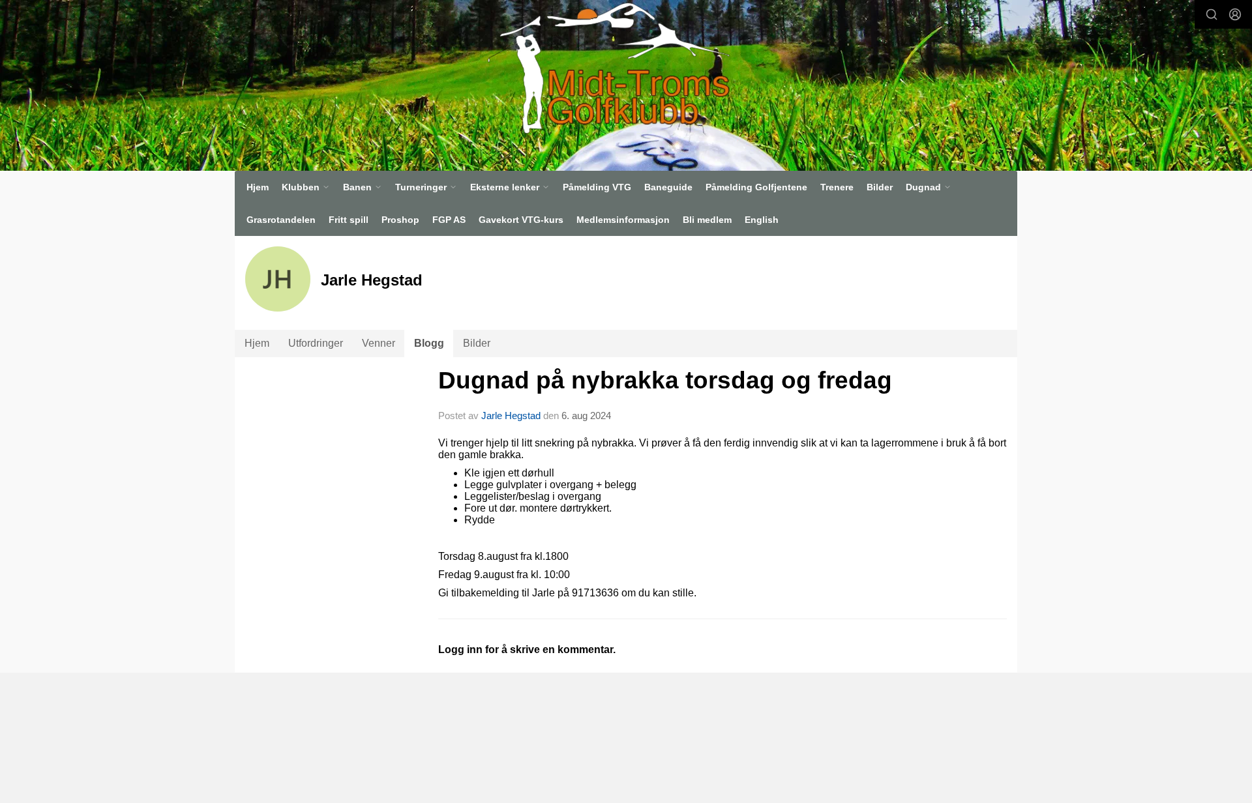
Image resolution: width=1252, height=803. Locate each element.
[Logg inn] (1235, 14)
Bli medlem (707, 219)
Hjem (257, 187)
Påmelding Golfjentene (756, 187)
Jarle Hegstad (511, 415)
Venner (378, 343)
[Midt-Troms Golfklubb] (608, 68)
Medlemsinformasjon (623, 219)
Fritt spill (348, 219)
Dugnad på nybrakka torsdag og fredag (665, 380)
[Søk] (1211, 14)
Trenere (837, 187)
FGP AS (449, 219)
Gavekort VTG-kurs (521, 219)
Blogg (429, 343)
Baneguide (668, 187)
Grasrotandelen (281, 219)
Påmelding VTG (597, 187)
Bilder (880, 187)
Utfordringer (315, 343)
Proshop (400, 219)
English (762, 219)
